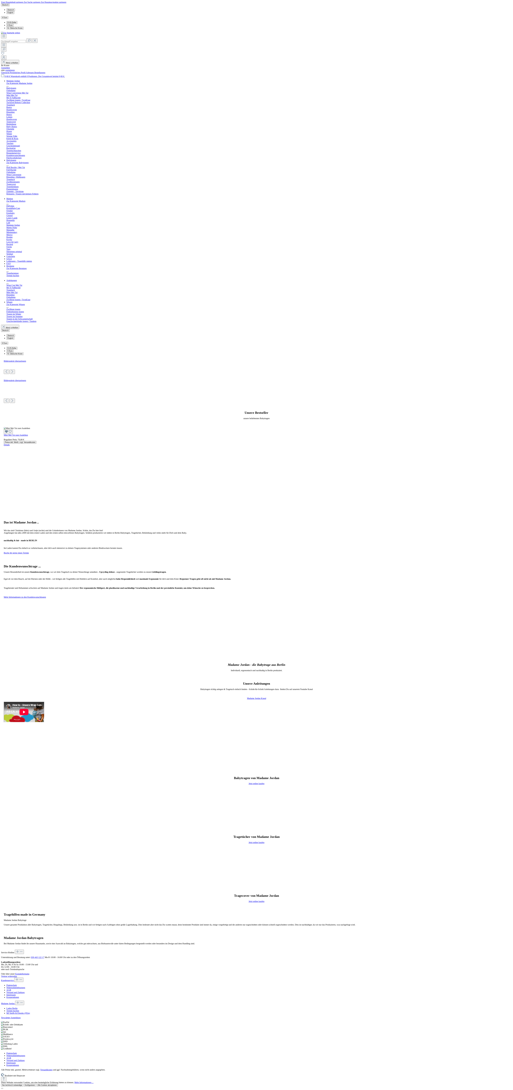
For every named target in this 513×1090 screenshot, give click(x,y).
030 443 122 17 (37, 957)
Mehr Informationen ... (84, 1082)
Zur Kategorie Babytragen (17, 162)
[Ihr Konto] (3, 57)
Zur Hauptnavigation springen (53, 2)
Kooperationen (12, 997)
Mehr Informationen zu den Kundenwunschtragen (25, 597)
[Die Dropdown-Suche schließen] (35, 40)
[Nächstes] (12, 372)
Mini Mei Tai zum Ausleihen (16, 435)
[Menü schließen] (7, 86)
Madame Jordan (8, 1003)
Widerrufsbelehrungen (15, 987)
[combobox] (13, 41)
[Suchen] (29, 40)
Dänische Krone (14, 28)
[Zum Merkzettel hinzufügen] (8, 432)
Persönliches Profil (18, 72)
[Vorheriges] (6, 372)
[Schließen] (2, 1088)
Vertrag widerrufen (9, 976)
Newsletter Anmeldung (11, 1018)
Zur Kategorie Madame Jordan (19, 83)
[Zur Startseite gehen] (10, 33)
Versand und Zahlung (15, 992)
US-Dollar (11, 23)
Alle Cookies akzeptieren (47, 1085)
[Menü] (3, 36)
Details (7, 445)
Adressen (30, 72)
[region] (256, 367)
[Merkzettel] (2, 54)
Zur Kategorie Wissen (15, 304)
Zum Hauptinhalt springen (12, 2)
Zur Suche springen (32, 2)
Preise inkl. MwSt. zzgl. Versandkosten (20, 442)
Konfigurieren (30, 1085)
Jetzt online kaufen (256, 783)
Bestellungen (39, 72)
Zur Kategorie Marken (15, 201)
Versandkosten (46, 1070)
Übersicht (5, 72)
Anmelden (5, 68)
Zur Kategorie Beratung (16, 268)
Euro (10, 25)
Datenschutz (11, 985)
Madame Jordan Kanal (256, 698)
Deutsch (10, 10)
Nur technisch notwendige (12, 1085)
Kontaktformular (22, 974)
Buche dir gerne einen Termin (16, 553)
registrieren (10, 70)
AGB (8, 990)
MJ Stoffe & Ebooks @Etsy (18, 1013)
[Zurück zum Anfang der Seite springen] (3, 1079)
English (10, 13)
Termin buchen (12, 1011)
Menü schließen (12, 63)
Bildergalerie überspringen (15, 361)
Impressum (11, 995)
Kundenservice (7, 980)
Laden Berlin (12, 1008)
